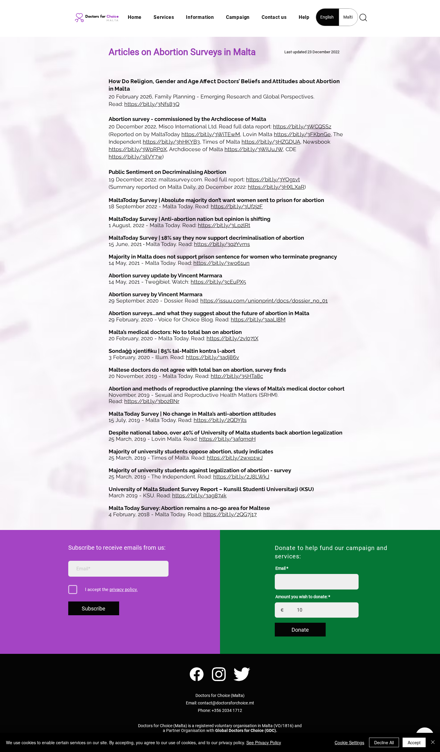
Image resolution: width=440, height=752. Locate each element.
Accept (414, 742)
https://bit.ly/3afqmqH (227, 439)
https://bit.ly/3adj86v (212, 357)
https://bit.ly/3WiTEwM (210, 134)
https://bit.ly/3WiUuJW (253, 149)
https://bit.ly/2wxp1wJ (235, 458)
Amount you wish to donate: (301, 597)
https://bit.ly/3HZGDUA (271, 142)
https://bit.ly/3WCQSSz (302, 126)
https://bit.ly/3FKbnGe (302, 134)
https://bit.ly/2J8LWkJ (241, 476)
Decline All (384, 742)
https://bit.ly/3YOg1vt (273, 179)
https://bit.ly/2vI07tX (232, 338)
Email (280, 568)
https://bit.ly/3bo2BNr (151, 401)
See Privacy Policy (263, 742)
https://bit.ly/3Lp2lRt (224, 225)
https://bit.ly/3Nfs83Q (151, 104)
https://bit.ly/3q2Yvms (222, 244)
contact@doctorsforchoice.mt (226, 703)
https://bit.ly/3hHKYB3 (171, 142)
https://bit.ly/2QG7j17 (230, 514)
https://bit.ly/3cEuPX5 (218, 282)
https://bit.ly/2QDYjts (220, 420)
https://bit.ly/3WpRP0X (138, 149)
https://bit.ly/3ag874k (199, 495)
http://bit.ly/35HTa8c (237, 376)
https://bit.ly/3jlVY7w (135, 157)
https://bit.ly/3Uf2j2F (237, 206)
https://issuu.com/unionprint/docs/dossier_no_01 (264, 300)
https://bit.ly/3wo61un (221, 263)
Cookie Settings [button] (349, 742)
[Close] (432, 742)
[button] (164, 17)
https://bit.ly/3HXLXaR (276, 187)
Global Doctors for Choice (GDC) (245, 730)
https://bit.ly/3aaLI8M (258, 319)
